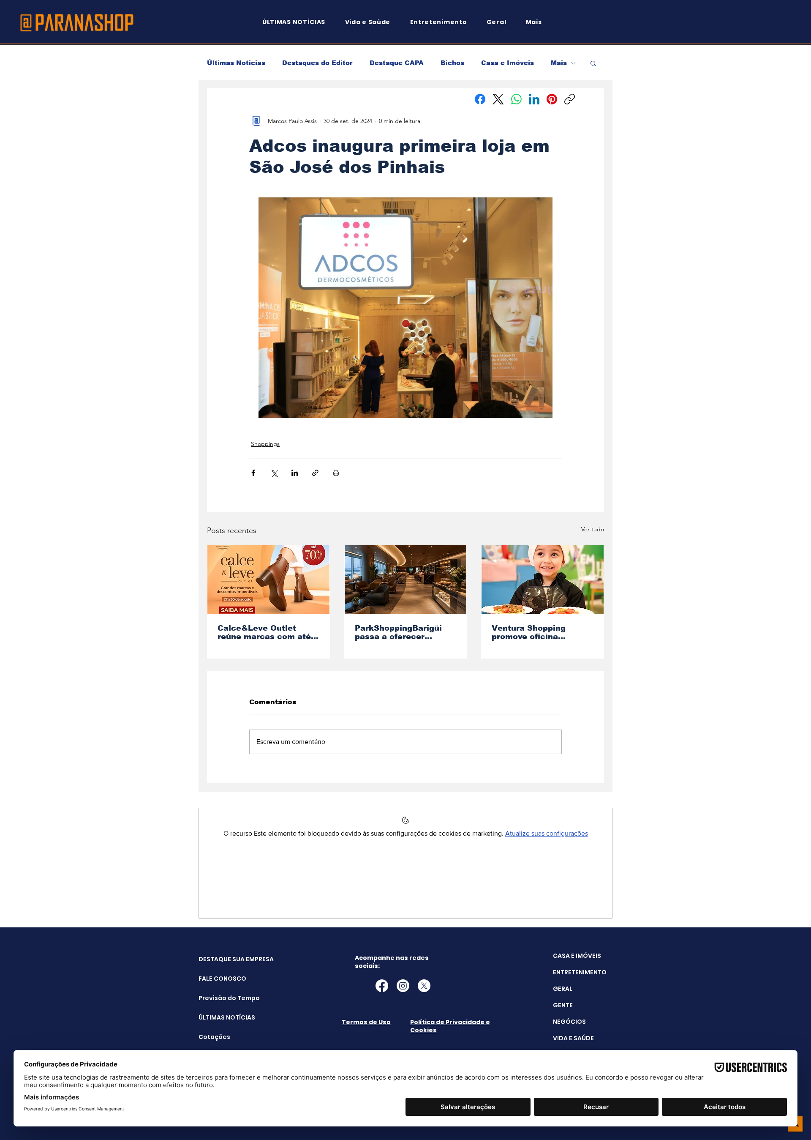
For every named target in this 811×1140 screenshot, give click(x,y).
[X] (424, 985)
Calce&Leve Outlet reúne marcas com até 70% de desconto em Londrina (264, 632)
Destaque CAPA (397, 62)
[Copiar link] (569, 99)
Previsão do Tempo (220, 998)
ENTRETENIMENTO (580, 972)
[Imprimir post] (336, 473)
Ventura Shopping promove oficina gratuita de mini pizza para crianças (536, 632)
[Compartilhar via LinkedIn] (295, 473)
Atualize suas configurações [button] (546, 833)
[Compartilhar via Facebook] (253, 473)
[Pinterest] (552, 99)
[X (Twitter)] (498, 99)
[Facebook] (480, 99)
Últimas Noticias (236, 62)
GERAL (562, 988)
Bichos (452, 62)
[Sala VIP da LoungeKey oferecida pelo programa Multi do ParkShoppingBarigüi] (406, 579)
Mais (559, 62)
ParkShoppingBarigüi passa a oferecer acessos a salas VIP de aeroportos (403, 632)
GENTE (563, 1005)
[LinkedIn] (534, 99)
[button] (538, 22)
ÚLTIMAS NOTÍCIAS (220, 1017)
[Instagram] (403, 985)
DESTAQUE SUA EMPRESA (220, 959)
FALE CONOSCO (220, 978)
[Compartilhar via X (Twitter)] (274, 473)
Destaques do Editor (317, 62)
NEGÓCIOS (569, 1021)
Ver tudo (592, 529)
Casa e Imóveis (507, 62)
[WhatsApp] (516, 99)
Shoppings (265, 444)
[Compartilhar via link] (315, 473)
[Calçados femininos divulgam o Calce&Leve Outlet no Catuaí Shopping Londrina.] (268, 579)
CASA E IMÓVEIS (577, 955)
